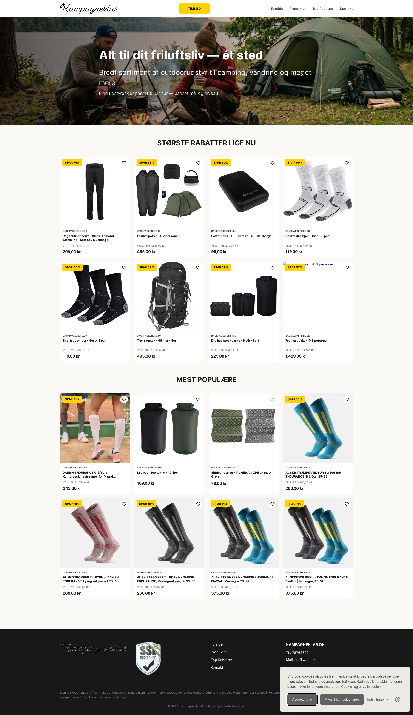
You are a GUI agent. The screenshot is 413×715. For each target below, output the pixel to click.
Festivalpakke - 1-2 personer (158, 236)
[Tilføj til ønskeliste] (124, 163)
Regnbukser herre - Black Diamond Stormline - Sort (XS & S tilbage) (88, 238)
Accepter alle (302, 699)
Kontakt (346, 8)
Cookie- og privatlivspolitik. (361, 686)
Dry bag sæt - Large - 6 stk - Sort (235, 340)
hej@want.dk (305, 659)
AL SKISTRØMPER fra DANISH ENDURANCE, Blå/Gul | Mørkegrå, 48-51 (317, 579)
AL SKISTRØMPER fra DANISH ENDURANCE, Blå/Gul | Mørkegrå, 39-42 (242, 579)
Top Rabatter (322, 8)
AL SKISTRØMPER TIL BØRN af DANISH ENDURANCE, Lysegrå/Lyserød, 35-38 (91, 579)
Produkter (298, 8)
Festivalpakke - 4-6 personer (306, 340)
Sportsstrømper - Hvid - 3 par (307, 236)
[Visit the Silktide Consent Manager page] (397, 699)
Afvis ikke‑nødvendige (342, 699)
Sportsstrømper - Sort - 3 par (84, 340)
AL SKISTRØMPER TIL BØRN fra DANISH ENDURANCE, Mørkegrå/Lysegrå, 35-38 (166, 579)
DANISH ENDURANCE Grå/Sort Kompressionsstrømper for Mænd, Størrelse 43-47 (88, 476)
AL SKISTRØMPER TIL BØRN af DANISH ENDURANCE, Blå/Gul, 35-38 (313, 474)
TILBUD (194, 8)
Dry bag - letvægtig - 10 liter (157, 472)
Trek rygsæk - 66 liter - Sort (157, 340)
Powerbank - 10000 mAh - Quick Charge (241, 236)
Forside (277, 8)
